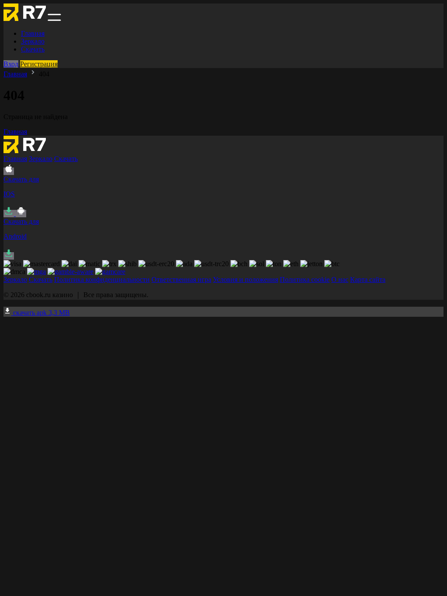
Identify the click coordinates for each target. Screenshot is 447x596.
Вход (10, 64)
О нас (339, 279)
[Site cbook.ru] (24, 18)
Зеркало (33, 41)
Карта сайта (367, 279)
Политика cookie (305, 279)
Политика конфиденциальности (102, 279)
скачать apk (40, 312)
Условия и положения (245, 279)
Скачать (33, 49)
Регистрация (39, 64)
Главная (33, 33)
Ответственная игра (181, 279)
